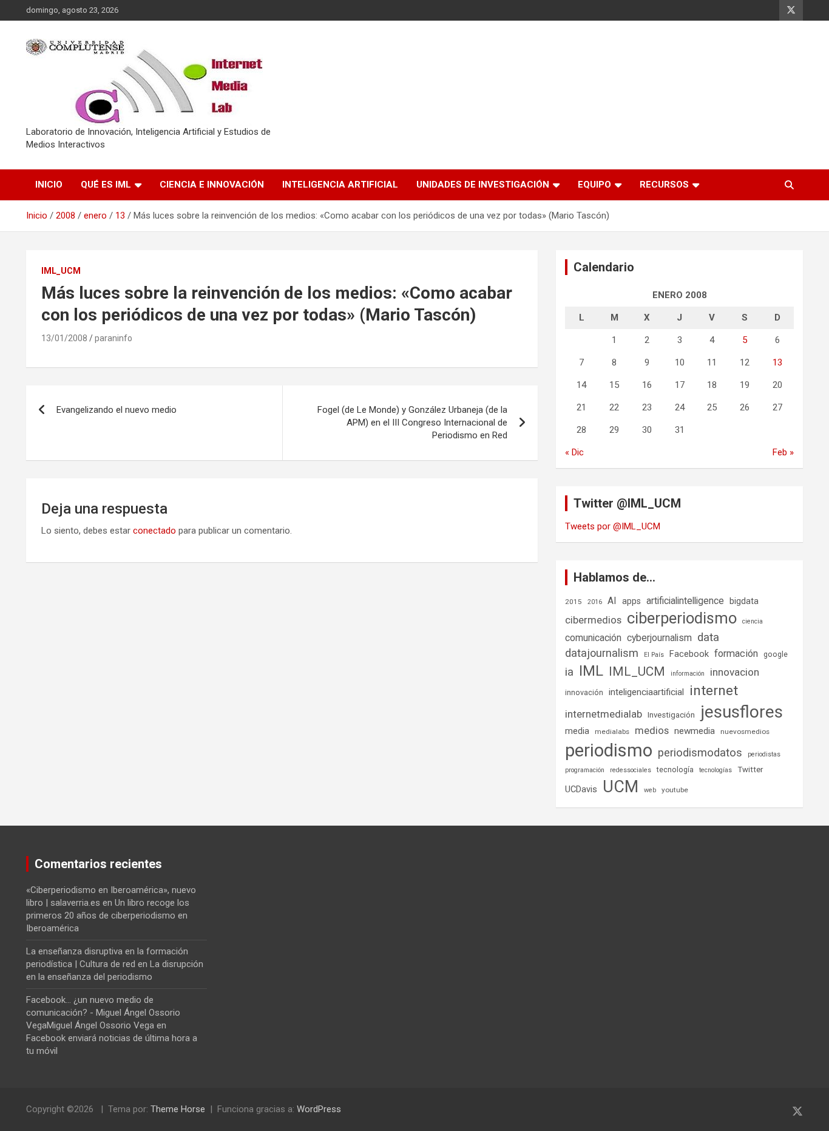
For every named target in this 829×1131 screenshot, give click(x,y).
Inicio (49, 184)
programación (584, 770)
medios (652, 730)
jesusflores (741, 712)
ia (569, 672)
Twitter (750, 769)
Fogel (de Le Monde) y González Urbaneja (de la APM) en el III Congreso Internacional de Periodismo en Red (412, 422)
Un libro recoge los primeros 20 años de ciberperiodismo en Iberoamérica (107, 915)
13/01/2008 (64, 338)
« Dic (574, 452)
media (577, 730)
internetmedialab (603, 714)
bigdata (744, 601)
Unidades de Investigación (482, 184)
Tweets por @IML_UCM (612, 526)
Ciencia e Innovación (212, 184)
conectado (154, 530)
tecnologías (715, 770)
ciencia (752, 621)
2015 (573, 601)
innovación (584, 692)
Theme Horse (178, 1109)
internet (713, 690)
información (688, 674)
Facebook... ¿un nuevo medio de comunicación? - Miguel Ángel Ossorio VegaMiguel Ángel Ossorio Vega (103, 1012)
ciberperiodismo (682, 618)
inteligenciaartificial (646, 692)
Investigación (671, 714)
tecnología (675, 769)
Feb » (783, 452)
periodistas (764, 754)
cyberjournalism (659, 638)
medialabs (612, 731)
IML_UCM (61, 271)
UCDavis (581, 789)
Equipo (594, 184)
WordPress (319, 1109)
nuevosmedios (745, 731)
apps (631, 601)
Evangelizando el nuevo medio (116, 409)
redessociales (630, 770)
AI (612, 600)
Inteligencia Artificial (340, 184)
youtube (675, 790)
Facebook (689, 653)
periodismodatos (700, 752)
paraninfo (113, 338)
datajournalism (601, 653)
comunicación (593, 638)
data (708, 637)
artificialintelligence (685, 600)
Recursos (664, 184)
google (775, 654)
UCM (620, 786)
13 (777, 362)
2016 (594, 602)
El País (654, 655)
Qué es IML (106, 184)
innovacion (734, 672)
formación (736, 653)
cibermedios (593, 620)
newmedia (694, 730)
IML (591, 670)
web (650, 790)
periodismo (608, 750)
